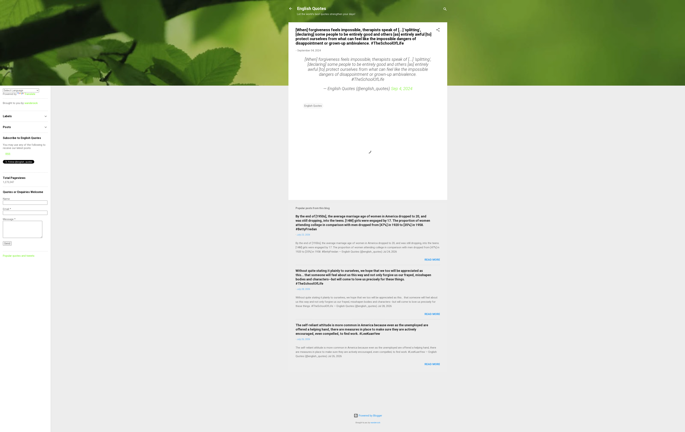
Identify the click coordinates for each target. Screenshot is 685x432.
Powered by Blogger (370, 415)
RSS (8, 154)
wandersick (375, 422)
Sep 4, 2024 (401, 88)
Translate (29, 94)
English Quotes (311, 8)
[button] (438, 30)
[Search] (445, 9)
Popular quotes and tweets (18, 255)
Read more (432, 259)
